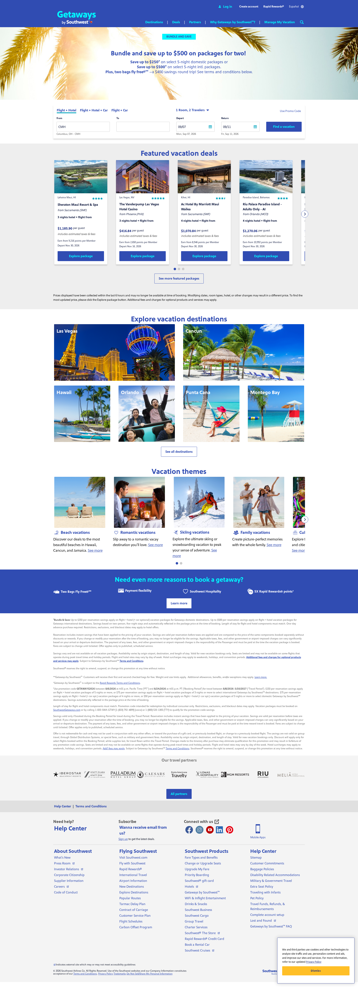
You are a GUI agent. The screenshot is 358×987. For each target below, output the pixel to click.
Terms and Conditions (177, 748)
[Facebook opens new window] (189, 829)
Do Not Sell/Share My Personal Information (150, 973)
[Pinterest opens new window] (229, 829)
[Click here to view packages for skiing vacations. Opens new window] (199, 502)
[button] (225, 6)
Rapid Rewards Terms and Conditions (120, 683)
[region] (316, 960)
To (117, 118)
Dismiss (316, 970)
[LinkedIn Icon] (220, 829)
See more (95, 550)
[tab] (66, 110)
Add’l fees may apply (114, 748)
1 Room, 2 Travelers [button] (190, 110)
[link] (81, 256)
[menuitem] (64, 806)
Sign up (123, 839)
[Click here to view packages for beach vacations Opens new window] (79, 502)
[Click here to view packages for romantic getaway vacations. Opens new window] (139, 502)
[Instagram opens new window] (199, 829)
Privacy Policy (105, 973)
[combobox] (83, 127)
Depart (180, 118)
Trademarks (120, 973)
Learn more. (261, 677)
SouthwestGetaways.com (66, 710)
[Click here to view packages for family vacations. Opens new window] (258, 502)
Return (225, 118)
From (59, 118)
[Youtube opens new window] (210, 829)
